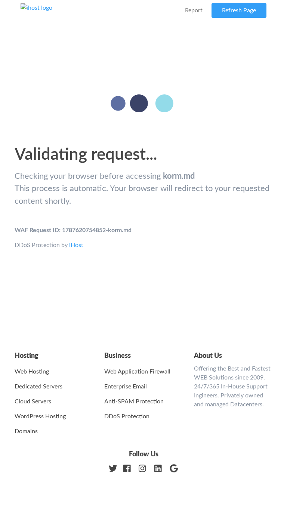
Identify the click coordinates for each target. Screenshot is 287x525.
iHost (76, 245)
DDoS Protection (126, 416)
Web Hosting (32, 372)
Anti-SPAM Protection (134, 401)
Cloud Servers (33, 401)
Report (194, 10)
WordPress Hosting (40, 416)
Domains (26, 431)
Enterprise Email (125, 387)
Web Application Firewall (137, 372)
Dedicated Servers (38, 387)
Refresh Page (239, 10)
